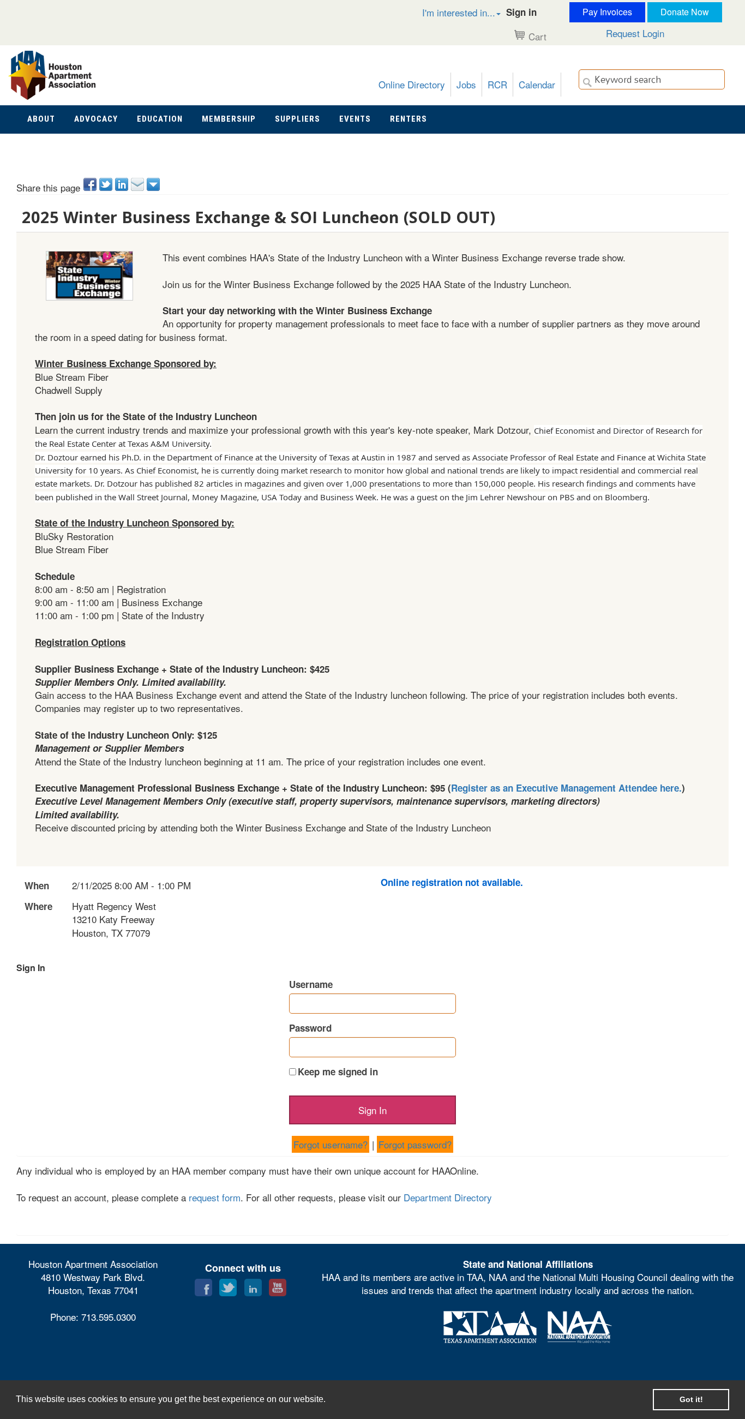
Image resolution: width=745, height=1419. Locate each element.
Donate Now (684, 11)
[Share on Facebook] (90, 184)
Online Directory (411, 84)
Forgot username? (330, 1144)
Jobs (466, 84)
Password (310, 1027)
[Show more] (154, 184)
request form (215, 1197)
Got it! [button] (691, 1399)
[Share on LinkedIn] (122, 184)
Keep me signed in (338, 1071)
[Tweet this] (106, 184)
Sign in (521, 12)
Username (311, 984)
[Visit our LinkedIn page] (253, 1285)
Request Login (635, 33)
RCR (497, 84)
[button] (450, 12)
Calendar (537, 84)
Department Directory (448, 1197)
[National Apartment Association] (580, 1325)
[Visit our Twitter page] (228, 1285)
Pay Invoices (607, 11)
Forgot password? (415, 1144)
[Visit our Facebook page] (203, 1285)
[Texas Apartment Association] (490, 1325)
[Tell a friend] (138, 184)
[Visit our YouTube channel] (277, 1285)
